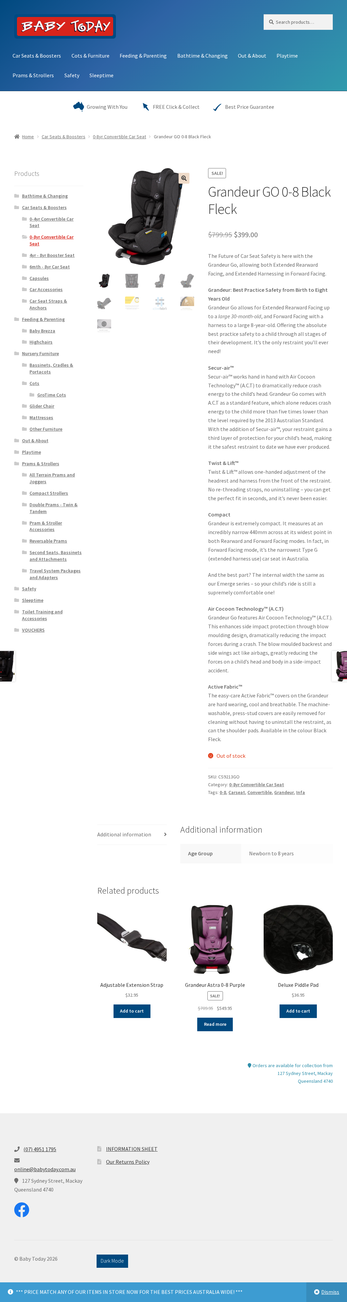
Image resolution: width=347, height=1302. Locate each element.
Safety (71, 75)
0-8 (223, 792)
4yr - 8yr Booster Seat (52, 255)
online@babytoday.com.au (45, 1169)
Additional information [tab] (124, 834)
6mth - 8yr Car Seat (49, 267)
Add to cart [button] (132, 1011)
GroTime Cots (51, 395)
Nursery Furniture (40, 353)
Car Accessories (46, 289)
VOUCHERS (33, 630)
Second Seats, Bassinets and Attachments (55, 555)
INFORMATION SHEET (132, 1148)
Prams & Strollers (33, 75)
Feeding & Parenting (143, 55)
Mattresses (41, 417)
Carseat (236, 792)
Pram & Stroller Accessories (45, 526)
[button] (184, 178)
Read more (215, 1024)
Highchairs (41, 342)
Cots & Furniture (90, 55)
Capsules (39, 278)
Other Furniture (45, 429)
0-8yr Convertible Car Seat (119, 137)
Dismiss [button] (330, 1291)
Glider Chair (41, 406)
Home (28, 137)
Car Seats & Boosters (37, 55)
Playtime (287, 55)
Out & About (252, 55)
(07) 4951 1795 (39, 1149)
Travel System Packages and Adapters (55, 574)
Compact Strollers (48, 493)
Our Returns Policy (127, 1161)
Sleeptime (101, 75)
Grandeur (284, 792)
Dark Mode (112, 1260)
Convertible (259, 792)
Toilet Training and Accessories (42, 615)
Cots (34, 383)
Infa (300, 792)
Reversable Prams (48, 541)
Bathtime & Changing (202, 55)
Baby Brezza (42, 331)
